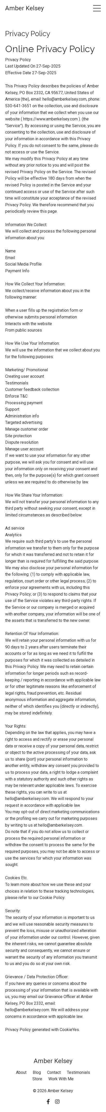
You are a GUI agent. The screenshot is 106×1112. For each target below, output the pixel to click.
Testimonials (78, 1072)
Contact (54, 1072)
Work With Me (61, 1078)
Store (37, 1078)
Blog (37, 1072)
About (21, 1072)
